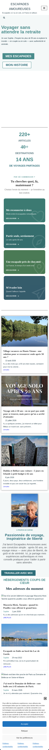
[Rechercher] (4, 18)
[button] (45, 698)
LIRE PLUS (7, 618)
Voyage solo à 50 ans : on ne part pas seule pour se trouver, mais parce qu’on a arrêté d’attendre (23, 414)
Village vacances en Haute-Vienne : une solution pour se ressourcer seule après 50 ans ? (23, 354)
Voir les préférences (24, 738)
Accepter (24, 724)
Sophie (6, 611)
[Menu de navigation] (44, 8)
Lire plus (6, 370)
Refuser (24, 731)
